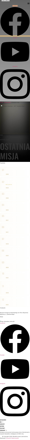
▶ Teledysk (9, 184)
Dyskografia (7, 102)
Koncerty (2, 424)
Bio (1, 422)
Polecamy (2, 428)
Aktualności (3, 420)
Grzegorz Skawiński (6, 140)
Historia (2, 426)
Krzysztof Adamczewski (12, 438)
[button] (28, 3)
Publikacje (2, 430)
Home (1, 102)
